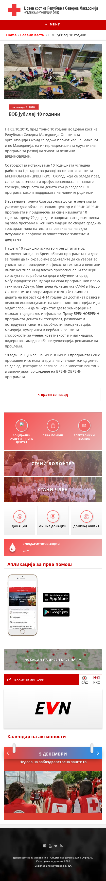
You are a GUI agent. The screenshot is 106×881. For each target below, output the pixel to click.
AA (69, 865)
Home (11, 35)
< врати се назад (53, 394)
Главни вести (32, 35)
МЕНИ (55, 24)
